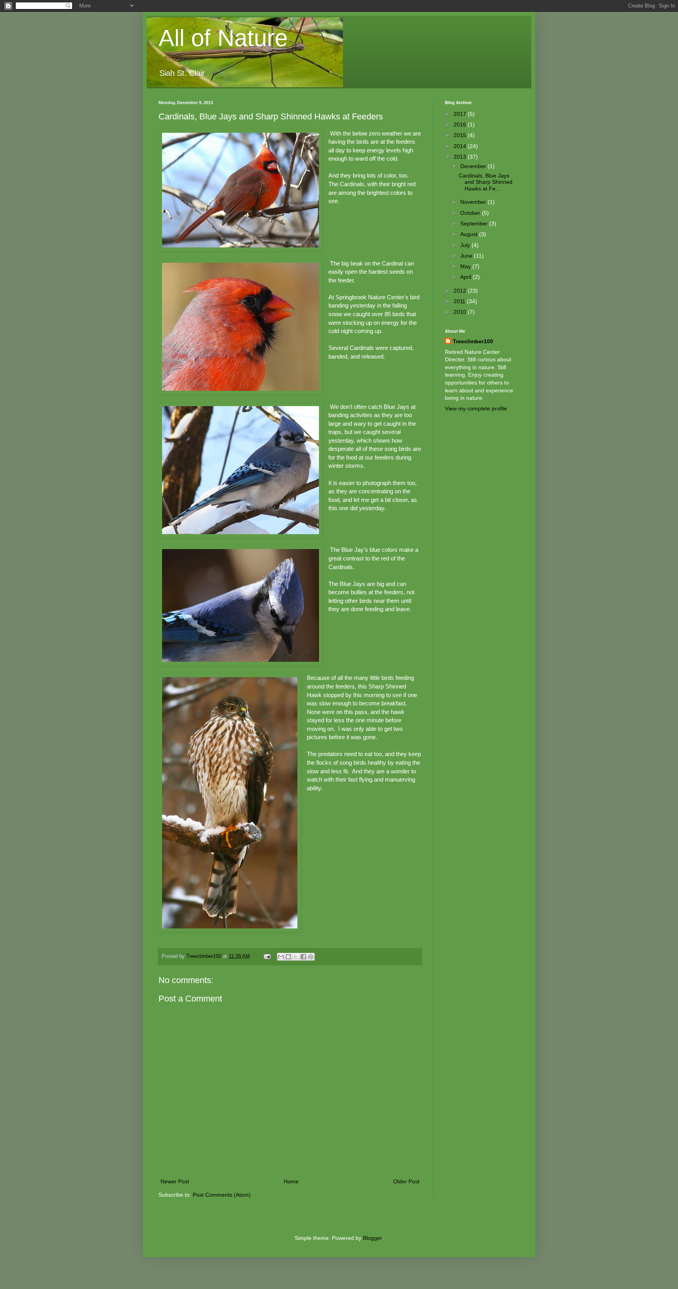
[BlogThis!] (288, 957)
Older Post (406, 1181)
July (466, 245)
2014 (461, 146)
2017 (461, 114)
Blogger (372, 1238)
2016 (461, 124)
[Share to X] (296, 957)
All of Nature (223, 38)
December (474, 166)
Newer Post (174, 1181)
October (471, 213)
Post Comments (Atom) (222, 1195)
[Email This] (281, 957)
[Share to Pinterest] (311, 957)
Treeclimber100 (473, 341)
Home (291, 1181)
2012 (461, 290)
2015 (461, 135)
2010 (461, 312)
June (467, 256)
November (474, 202)
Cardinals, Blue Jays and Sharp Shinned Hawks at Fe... (485, 182)
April (466, 277)
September (474, 223)
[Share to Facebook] (303, 957)
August (469, 234)
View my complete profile (476, 408)
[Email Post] (266, 956)
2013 (461, 157)
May (466, 266)
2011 (460, 301)
